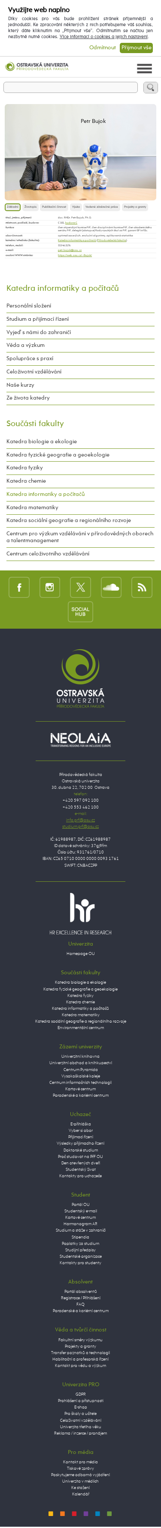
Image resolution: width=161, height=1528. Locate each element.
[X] (80, 587)
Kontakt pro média (80, 1462)
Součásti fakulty (35, 424)
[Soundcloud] (111, 587)
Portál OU (81, 1205)
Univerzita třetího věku (80, 1427)
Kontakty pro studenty (80, 1263)
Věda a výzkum (25, 345)
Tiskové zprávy (80, 1468)
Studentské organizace (81, 1256)
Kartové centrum (80, 1089)
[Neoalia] (81, 740)
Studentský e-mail (80, 1211)
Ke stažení (80, 1488)
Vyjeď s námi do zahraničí (38, 332)
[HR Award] (81, 913)
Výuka (76, 207)
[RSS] (141, 587)
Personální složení (28, 306)
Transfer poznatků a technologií (80, 1353)
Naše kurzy (20, 385)
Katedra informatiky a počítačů (77, 240)
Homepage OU (81, 954)
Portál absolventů (80, 1291)
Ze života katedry (28, 398)
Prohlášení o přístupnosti (80, 1401)
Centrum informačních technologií (80, 1082)
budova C (71, 222)
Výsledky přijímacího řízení (80, 1143)
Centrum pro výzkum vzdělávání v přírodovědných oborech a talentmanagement (79, 537)
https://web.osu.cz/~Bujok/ (75, 255)
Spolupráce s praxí (29, 358)
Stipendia (80, 1237)
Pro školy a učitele (80, 1414)
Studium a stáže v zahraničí (81, 1230)
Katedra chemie (26, 481)
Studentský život (81, 1169)
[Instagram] (50, 587)
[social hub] (81, 611)
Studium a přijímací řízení (37, 319)
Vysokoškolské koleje (80, 1076)
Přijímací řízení (80, 1137)
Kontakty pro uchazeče (80, 1176)
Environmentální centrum (81, 1028)
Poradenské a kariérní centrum (81, 1095)
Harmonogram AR (80, 1224)
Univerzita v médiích (80, 1481)
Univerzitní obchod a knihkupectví (80, 1063)
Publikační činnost (54, 207)
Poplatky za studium (80, 1244)
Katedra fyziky (24, 468)
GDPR (81, 1394)
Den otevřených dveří (80, 1163)
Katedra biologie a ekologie (41, 442)
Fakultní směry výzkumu (80, 1340)
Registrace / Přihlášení (80, 1298)
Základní (12, 207)
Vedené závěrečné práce (101, 207)
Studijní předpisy (80, 1250)
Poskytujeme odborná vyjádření (80, 1475)
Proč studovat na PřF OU (80, 1157)
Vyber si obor (81, 1130)
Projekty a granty (135, 207)
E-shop (80, 1407)
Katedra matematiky (32, 507)
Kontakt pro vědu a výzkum (80, 1366)
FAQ (80, 1304)
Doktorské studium (81, 1150)
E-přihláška (80, 1124)
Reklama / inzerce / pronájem (80, 1433)
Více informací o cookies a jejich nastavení (104, 36)
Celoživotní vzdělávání (33, 372)
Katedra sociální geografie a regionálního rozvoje (68, 520)
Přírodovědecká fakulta (111, 240)
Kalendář (80, 1494)
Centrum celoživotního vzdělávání (47, 554)
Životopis (30, 207)
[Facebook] (19, 587)
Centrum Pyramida (81, 1070)
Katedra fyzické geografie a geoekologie (57, 455)
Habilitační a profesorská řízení (80, 1359)
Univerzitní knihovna (80, 1056)
